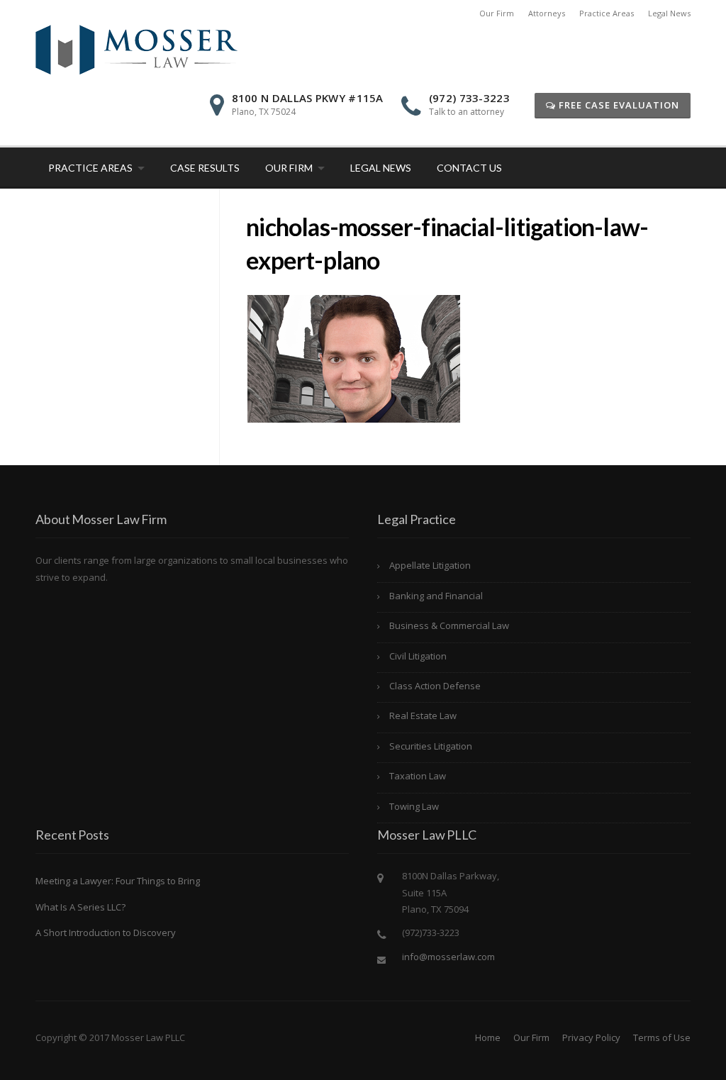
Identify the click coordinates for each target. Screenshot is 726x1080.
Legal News (669, 13)
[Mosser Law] (136, 48)
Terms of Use (662, 1037)
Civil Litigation (418, 656)
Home (488, 1037)
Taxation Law (417, 775)
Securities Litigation (430, 746)
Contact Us (469, 168)
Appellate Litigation (430, 565)
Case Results (205, 168)
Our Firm (496, 13)
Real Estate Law (423, 715)
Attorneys (546, 13)
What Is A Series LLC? (80, 907)
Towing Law (414, 806)
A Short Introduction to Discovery (105, 932)
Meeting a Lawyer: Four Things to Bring (117, 880)
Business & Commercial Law (449, 625)
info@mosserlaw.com (448, 956)
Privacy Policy (591, 1037)
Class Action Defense (435, 685)
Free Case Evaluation (617, 105)
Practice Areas (606, 13)
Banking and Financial (436, 595)
